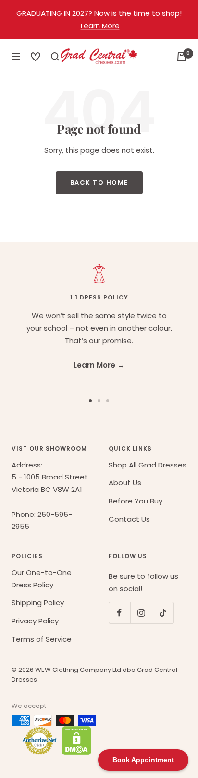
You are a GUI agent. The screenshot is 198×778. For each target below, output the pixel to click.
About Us (125, 483)
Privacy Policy (35, 621)
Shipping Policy (38, 603)
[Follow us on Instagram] (141, 612)
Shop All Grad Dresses (147, 465)
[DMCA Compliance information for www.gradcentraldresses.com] (74, 740)
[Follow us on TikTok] (162, 612)
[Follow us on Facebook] (119, 612)
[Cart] (181, 56)
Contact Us (129, 519)
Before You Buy (135, 501)
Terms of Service (42, 639)
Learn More (100, 26)
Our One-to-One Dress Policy (42, 578)
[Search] (35, 56)
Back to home (99, 182)
